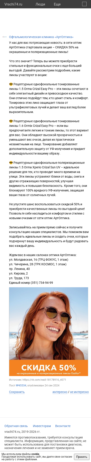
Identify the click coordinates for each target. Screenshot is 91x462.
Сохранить (17, 392)
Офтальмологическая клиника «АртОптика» (41, 37)
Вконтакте (62, 426)
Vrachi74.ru (13, 4)
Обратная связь (16, 426)
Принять (81, 456)
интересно (60, 392)
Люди (40, 4)
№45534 (21, 385)
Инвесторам (42, 426)
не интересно (79, 392)
